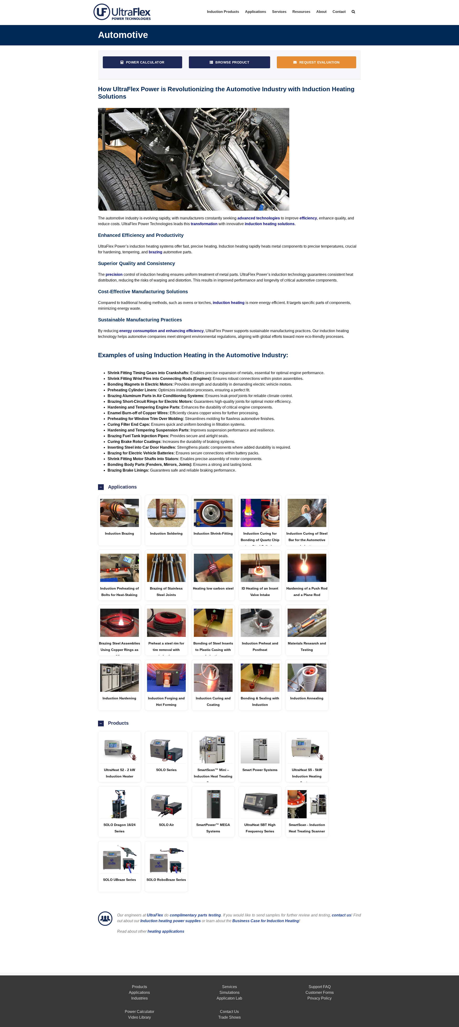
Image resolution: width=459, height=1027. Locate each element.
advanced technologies (258, 218)
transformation (204, 224)
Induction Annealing (306, 698)
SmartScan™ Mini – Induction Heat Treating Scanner (213, 776)
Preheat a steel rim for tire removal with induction (166, 649)
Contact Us (229, 1012)
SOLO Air (166, 825)
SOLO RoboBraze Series (166, 880)
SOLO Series (166, 770)
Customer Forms (320, 992)
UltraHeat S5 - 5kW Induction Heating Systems (307, 776)
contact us (341, 915)
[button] (353, 11)
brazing (155, 252)
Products (139, 987)
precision (114, 274)
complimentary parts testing (195, 915)
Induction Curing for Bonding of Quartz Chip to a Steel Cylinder (260, 540)
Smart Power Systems (260, 770)
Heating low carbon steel (213, 588)
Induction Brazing (119, 533)
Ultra (155, 915)
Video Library (139, 1017)
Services (229, 987)
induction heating (229, 303)
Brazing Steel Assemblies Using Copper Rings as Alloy (119, 649)
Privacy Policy (319, 998)
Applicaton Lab (229, 998)
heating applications (166, 931)
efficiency (308, 218)
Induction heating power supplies (170, 921)
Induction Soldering (166, 533)
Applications (139, 992)
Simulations (229, 992)
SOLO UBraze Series (119, 880)
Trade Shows (229, 1017)
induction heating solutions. (270, 224)
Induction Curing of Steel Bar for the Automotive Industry (307, 540)
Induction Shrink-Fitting (213, 533)
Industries (139, 998)
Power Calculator (139, 1012)
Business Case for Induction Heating (265, 921)
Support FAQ (320, 987)
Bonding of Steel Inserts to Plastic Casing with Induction (213, 649)
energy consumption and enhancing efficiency (161, 331)
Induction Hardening (119, 698)
